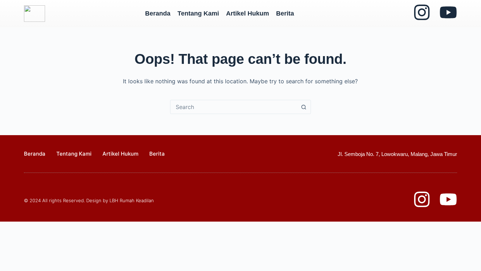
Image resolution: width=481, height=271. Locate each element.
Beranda (157, 13)
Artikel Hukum (247, 13)
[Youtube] (448, 12)
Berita (285, 13)
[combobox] (233, 107)
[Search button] (304, 107)
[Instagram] (422, 12)
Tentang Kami (198, 13)
